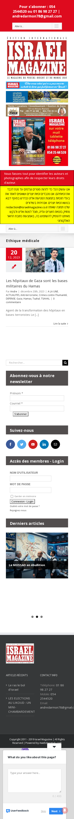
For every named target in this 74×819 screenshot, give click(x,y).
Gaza (19, 298)
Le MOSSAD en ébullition (27, 565)
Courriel (16, 403)
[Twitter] (21, 444)
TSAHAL (45, 298)
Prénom (16, 393)
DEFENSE (10, 298)
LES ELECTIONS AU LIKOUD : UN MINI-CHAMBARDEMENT (20, 705)
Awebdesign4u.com (50, 743)
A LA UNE (53, 291)
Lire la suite (59, 323)
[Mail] (55, 444)
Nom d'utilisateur (24, 472)
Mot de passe (20, 484)
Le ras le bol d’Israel (16, 687)
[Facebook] (10, 444)
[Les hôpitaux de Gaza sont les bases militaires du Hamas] (44, 260)
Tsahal (36, 298)
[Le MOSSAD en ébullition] (37, 555)
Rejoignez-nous (18, 510)
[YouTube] (32, 444)
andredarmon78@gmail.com (37, 16)
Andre (13, 291)
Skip (43, 810)
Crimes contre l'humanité (53, 295)
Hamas (27, 298)
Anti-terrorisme (29, 295)
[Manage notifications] (65, 810)
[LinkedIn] (44, 444)
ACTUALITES (12, 295)
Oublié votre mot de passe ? (24, 506)
